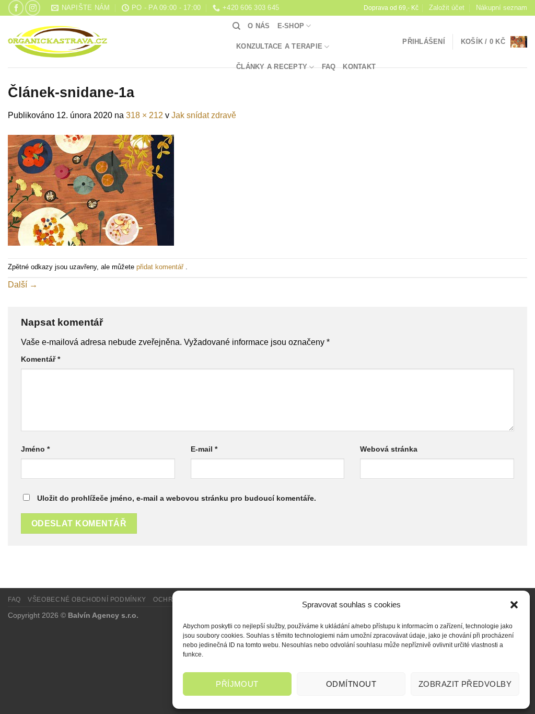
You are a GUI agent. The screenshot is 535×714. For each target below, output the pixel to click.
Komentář (40, 359)
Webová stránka (388, 449)
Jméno (35, 449)
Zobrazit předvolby (464, 684)
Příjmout (237, 684)
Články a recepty (271, 67)
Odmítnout (351, 684)
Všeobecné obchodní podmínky (87, 599)
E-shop (291, 26)
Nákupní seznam (501, 7)
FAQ (329, 67)
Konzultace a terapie (279, 46)
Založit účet (446, 7)
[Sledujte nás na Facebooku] (16, 7)
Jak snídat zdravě (203, 115)
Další (23, 284)
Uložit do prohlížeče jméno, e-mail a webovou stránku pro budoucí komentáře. (176, 498)
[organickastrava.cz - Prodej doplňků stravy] (112, 41)
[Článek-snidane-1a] (91, 189)
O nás (259, 26)
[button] (514, 605)
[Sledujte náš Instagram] (32, 7)
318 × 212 (144, 115)
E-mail (204, 449)
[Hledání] (236, 26)
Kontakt (359, 67)
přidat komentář (159, 267)
